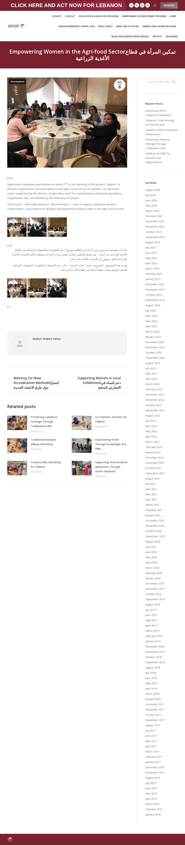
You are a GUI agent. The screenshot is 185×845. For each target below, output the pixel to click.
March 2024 (152, 331)
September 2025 (155, 237)
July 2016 (150, 783)
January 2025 (153, 279)
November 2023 (154, 347)
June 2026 (151, 200)
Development (17, 81)
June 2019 (151, 615)
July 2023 (150, 368)
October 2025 (153, 232)
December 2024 (154, 284)
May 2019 (151, 620)
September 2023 (155, 358)
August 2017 (152, 725)
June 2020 (151, 552)
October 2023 (153, 352)
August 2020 (152, 541)
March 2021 (152, 504)
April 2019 (151, 625)
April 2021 (151, 499)
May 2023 (151, 373)
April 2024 (151, 326)
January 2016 (153, 814)
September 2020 (155, 536)
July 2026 (150, 195)
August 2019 (152, 604)
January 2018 (153, 699)
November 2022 (154, 400)
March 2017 (152, 751)
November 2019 (154, 588)
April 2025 (151, 263)
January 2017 (153, 762)
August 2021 (152, 478)
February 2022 (153, 447)
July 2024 (150, 310)
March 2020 (152, 567)
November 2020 (154, 525)
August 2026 (152, 190)
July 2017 (150, 730)
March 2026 (152, 211)
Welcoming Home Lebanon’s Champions (158, 113)
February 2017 (153, 756)
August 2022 (152, 415)
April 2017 (151, 746)
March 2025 (152, 268)
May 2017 (151, 741)
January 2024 (153, 337)
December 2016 (154, 767)
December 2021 (154, 457)
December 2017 (154, 704)
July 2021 (150, 483)
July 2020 (150, 546)
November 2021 (154, 462)
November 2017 (154, 709)
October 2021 (153, 468)
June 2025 (151, 253)
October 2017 (153, 714)
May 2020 (151, 557)
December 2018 (154, 646)
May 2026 (151, 205)
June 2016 (151, 788)
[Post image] (17, 423)
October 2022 (153, 405)
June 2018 (151, 678)
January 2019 (153, 641)
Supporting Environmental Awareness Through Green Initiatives (111, 466)
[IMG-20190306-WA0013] (57, 227)
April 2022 (151, 436)
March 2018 (152, 693)
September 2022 (155, 410)
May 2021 (151, 494)
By (74, 319)
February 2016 (153, 809)
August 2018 (152, 667)
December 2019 (154, 583)
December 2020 (154, 520)
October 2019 (153, 594)
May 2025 (151, 258)
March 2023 (152, 384)
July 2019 (150, 609)
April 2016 (151, 798)
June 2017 (151, 735)
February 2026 (153, 216)
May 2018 (151, 683)
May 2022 (151, 431)
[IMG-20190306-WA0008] (37, 227)
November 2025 (154, 226)
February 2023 (153, 389)
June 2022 (151, 426)
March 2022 (152, 441)
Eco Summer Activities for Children (111, 419)
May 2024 (151, 321)
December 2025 (154, 221)
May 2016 (151, 793)
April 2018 (151, 688)
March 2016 (152, 804)
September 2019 (155, 599)
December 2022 (154, 394)
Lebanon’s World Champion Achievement (161, 132)
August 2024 (152, 305)
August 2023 (152, 363)
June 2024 (151, 316)
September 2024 (155, 300)
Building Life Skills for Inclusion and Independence (157, 158)
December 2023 (154, 342)
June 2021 (151, 489)
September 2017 (155, 720)
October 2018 (153, 657)
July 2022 (150, 420)
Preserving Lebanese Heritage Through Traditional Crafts (44, 421)
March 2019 (152, 630)
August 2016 (152, 777)
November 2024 (154, 289)
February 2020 (153, 573)
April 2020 (151, 562)
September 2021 (155, 473)
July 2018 (150, 672)
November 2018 (154, 651)
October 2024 (153, 295)
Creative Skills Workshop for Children (46, 464)
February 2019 (153, 636)
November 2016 (154, 772)
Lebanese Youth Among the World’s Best (159, 122)
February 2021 (153, 510)
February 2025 (153, 274)
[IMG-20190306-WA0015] (17, 227)
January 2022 (153, 452)
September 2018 (155, 662)
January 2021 (153, 515)
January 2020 (153, 578)
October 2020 (153, 531)
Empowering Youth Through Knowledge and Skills (110, 444)
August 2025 (152, 242)
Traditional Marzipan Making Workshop (43, 442)
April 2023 (151, 379)
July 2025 (150, 247)
